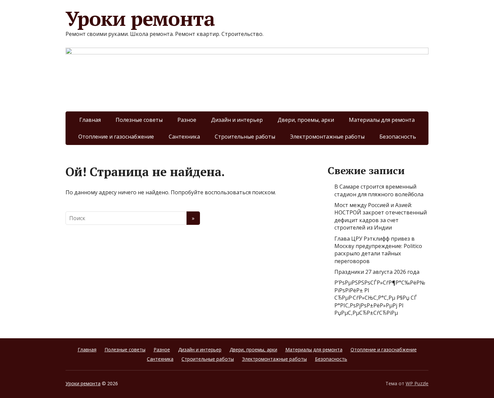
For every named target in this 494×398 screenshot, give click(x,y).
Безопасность (397, 136)
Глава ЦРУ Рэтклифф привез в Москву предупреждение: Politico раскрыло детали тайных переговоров (378, 250)
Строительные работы (245, 136)
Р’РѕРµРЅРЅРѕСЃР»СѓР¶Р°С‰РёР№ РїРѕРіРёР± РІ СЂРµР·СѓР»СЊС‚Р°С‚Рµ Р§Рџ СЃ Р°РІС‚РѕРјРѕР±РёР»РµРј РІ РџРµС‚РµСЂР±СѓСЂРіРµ (379, 297)
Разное (186, 119)
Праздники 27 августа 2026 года (376, 272)
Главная (90, 119)
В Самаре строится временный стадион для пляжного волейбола (378, 190)
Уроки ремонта (140, 18)
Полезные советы (139, 119)
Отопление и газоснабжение (116, 136)
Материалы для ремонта (382, 119)
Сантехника (184, 136)
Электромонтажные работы (327, 136)
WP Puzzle (417, 383)
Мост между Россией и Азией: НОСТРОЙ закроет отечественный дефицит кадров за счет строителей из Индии (380, 216)
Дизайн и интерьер (237, 119)
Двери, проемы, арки (306, 119)
